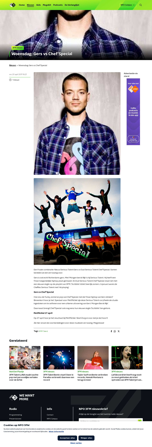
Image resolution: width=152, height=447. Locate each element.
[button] (140, 5)
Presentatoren (15, 419)
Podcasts (58, 5)
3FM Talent (43, 331)
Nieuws (30, 5)
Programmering (15, 415)
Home (22, 5)
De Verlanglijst (72, 5)
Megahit (47, 5)
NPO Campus (126, 5)
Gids (38, 5)
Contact (50, 415)
